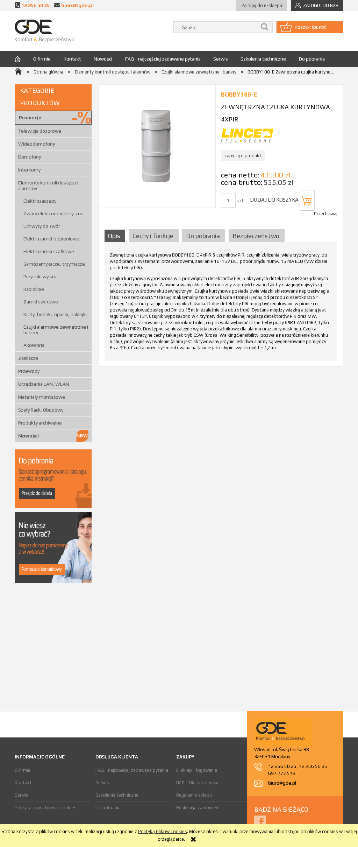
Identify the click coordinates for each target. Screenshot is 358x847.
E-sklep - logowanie (196, 770)
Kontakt (23, 782)
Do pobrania (108, 807)
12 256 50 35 (35, 5)
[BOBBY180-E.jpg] (157, 146)
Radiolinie (33, 289)
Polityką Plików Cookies (162, 831)
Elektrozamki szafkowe (48, 251)
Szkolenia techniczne (116, 795)
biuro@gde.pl (77, 5)
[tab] (116, 236)
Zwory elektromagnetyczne (53, 213)
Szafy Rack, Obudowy (40, 410)
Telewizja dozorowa (39, 131)
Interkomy (29, 170)
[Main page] (44, 31)
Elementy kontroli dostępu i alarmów (48, 185)
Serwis (21, 795)
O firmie (22, 770)
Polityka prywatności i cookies (46, 807)
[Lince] (247, 135)
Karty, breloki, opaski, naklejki (55, 314)
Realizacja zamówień (197, 807)
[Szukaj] (265, 27)
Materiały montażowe (41, 397)
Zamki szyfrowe (40, 301)
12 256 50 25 (282, 766)
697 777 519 (281, 773)
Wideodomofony (36, 144)
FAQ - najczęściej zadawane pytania (131, 770)
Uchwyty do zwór (41, 226)
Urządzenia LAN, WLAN (43, 384)
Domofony (29, 157)
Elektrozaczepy (39, 201)
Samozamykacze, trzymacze (54, 264)
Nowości (28, 436)
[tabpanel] (221, 304)
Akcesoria (33, 345)
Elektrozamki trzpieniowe (51, 238)
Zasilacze (28, 358)
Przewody (29, 371)
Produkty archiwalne (40, 423)
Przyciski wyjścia (40, 276)
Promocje (30, 117)
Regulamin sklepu (194, 795)
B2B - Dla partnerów (197, 782)
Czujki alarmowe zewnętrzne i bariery (55, 329)
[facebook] (260, 821)
